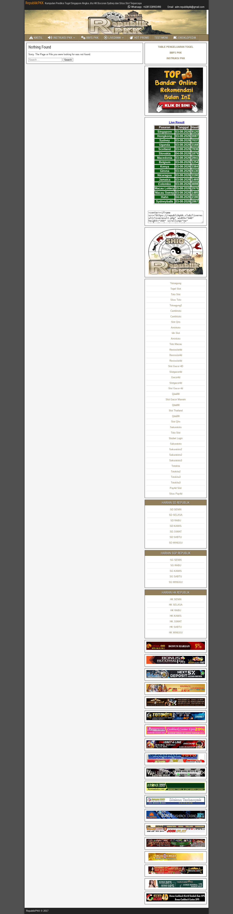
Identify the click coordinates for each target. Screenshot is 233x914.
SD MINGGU (176, 542)
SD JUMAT (176, 531)
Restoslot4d (175, 349)
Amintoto (175, 327)
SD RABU (175, 520)
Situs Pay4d (175, 493)
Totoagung (175, 283)
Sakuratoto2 (175, 449)
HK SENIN (175, 599)
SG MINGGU (176, 582)
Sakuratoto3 (175, 460)
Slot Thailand (176, 410)
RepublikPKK (34, 3)
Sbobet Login (176, 438)
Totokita (175, 466)
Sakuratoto (175, 427)
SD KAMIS (175, 526)
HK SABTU (176, 627)
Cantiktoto (175, 311)
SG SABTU (176, 576)
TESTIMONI (161, 37)
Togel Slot (175, 288)
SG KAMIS (176, 571)
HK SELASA (175, 604)
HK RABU (175, 610)
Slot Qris (175, 322)
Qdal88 (175, 394)
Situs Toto (175, 299)
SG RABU (175, 565)
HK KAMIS (175, 615)
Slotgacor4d (175, 372)
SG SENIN (175, 560)
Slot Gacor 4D (175, 366)
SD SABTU (176, 537)
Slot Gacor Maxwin (176, 399)
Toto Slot (175, 294)
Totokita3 (176, 477)
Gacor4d (175, 377)
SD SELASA (175, 515)
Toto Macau (175, 344)
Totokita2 (176, 471)
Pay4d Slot (175, 488)
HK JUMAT (176, 621)
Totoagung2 (176, 305)
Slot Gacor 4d (175, 388)
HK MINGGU (176, 632)
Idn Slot (176, 333)
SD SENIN (175, 509)
